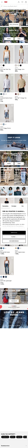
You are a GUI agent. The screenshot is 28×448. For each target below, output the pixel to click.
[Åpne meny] (2, 2)
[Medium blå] (3, 124)
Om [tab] (23, 206)
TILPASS (13, 237)
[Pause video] (27, 24)
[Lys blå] (18, 65)
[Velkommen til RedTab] (13, 308)
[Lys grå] (16, 65)
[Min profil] (15, 308)
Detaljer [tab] (14, 206)
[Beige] (16, 248)
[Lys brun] (1, 65)
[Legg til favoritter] (12, 46)
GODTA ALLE (14, 232)
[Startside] (6, 2)
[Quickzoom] (12, 62)
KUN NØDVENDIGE (14, 241)
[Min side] (19, 2)
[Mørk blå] (3, 277)
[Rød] (16, 94)
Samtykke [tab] (5, 206)
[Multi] (18, 94)
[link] (19, 2)
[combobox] (15, 6)
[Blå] (1, 94)
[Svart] (3, 65)
